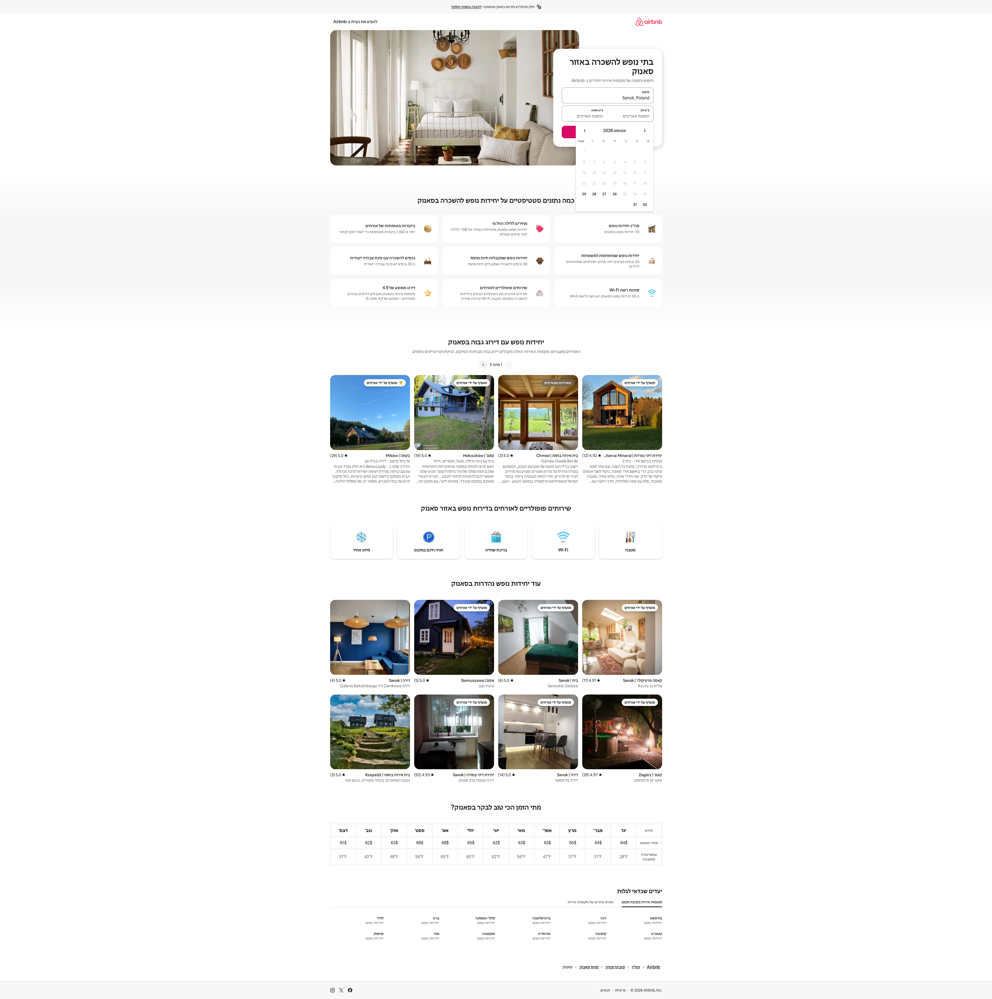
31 (635, 204)
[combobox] (607, 98)
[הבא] (483, 364)
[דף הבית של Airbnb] (649, 21)
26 (615, 194)
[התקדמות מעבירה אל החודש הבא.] (584, 130)
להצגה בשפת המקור (466, 6)
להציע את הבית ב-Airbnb (355, 21)
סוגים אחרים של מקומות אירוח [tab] (590, 902)
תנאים (605, 990)
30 (645, 204)
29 (584, 194)
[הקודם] (508, 364)
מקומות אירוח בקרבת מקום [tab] (642, 902)
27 (604, 194)
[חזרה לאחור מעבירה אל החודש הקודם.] (644, 130)
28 (594, 194)
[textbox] (630, 116)
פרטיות (620, 990)
